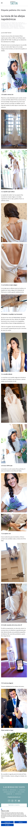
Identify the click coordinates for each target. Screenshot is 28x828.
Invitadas (13, 789)
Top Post (22, 27)
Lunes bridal (14, 27)
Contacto (18, 793)
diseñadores (5, 27)
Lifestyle (22, 789)
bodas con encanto (15, 24)
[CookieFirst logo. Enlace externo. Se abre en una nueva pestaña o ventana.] (1, 809)
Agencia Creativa (9, 792)
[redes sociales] (9, 800)
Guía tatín (21, 792)
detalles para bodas (16, 26)
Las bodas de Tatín (15, 22)
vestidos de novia (7, 28)
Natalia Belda (17, 317)
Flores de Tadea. (18, 471)
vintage (16, 28)
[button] (2, 3)
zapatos (22, 28)
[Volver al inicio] (14, 3)
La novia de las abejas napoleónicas (13, 17)
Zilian (2, 540)
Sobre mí (9, 793)
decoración (5, 26)
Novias (5, 789)
